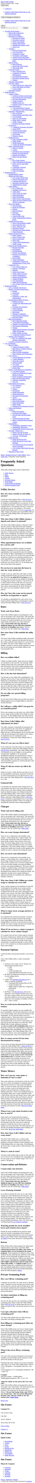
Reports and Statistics (19, 155)
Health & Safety (10, 92)
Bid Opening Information (20, 326)
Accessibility (9, 1453)
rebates (19, 1270)
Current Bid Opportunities (20, 322)
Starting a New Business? (16, 336)
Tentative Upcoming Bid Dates (22, 324)
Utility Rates (16, 192)
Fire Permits (16, 134)
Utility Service (9, 473)
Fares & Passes (17, 206)
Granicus (29, 1481)
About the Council (18, 361)
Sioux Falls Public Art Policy (21, 87)
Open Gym (15, 47)
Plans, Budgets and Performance (22, 354)
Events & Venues (14, 69)
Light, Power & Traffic (19, 193)
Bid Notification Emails (19, 321)
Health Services (13, 137)
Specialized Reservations (20, 76)
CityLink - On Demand (19, 436)
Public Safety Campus (19, 120)
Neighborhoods (17, 251)
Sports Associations (18, 42)
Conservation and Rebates (13, 483)
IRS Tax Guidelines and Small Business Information (21, 339)
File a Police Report (18, 160)
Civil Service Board (18, 371)
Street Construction (18, 239)
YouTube (7, 1474)
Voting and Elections (15, 408)
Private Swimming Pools (12, 485)
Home (3, 455)
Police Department (18, 403)
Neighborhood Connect (16, 174)
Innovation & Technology (20, 396)
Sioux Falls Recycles (18, 225)
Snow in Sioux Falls (18, 237)
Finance (14, 389)
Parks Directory (17, 64)
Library (14, 397)
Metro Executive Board (19, 157)
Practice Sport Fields (18, 43)
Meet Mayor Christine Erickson (22, 349)
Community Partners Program (21, 335)
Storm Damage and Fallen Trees (22, 115)
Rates (6, 475)
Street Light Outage (18, 272)
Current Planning (17, 310)
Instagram (8, 1469)
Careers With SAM (18, 216)
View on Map (5, 1426)
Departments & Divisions (16, 383)
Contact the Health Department (22, 144)
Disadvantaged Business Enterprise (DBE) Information (23, 330)
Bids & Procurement (15, 319)
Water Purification (18, 195)
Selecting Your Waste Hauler (21, 230)
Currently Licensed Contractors (18, 342)
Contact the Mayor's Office (20, 347)
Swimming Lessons (18, 54)
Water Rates (25, 629)
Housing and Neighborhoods (17, 246)
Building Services (17, 301)
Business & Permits (11, 286)
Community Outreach (19, 167)
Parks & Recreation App (16, 33)
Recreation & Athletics (15, 36)
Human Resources (18, 394)
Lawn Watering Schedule (20, 1222)
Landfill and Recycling (16, 221)
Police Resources (17, 169)
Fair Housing (16, 249)
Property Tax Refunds (19, 253)
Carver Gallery (17, 89)
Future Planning (17, 308)
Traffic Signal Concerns (19, 274)
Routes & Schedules (18, 207)
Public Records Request (19, 282)
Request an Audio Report (20, 153)
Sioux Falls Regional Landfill (21, 223)
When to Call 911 (17, 148)
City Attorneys (16, 385)
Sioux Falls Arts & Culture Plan (22, 85)
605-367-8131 (27, 499)
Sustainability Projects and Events (22, 429)
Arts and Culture (14, 83)
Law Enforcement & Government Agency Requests (22, 445)
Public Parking (16, 235)
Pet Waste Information (19, 99)
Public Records (13, 438)
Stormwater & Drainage (19, 277)
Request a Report (17, 136)
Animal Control (13, 94)
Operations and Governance (21, 151)
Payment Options (10, 480)
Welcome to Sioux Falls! (16, 451)
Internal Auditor (17, 363)
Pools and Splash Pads (19, 50)
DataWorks (8, 1450)
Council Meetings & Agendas (21, 357)
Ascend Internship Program (20, 418)
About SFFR (16, 129)
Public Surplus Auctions (19, 333)
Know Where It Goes (19, 226)
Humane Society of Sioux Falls (22, 104)
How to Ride (16, 214)
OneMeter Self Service (19, 190)
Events (7, 1446)
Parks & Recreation (15, 35)
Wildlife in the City (18, 103)
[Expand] (20, 31)
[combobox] (11, 17)
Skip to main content (7, 1)
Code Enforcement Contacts (21, 108)
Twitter (7, 1471)
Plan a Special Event (18, 71)
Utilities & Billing (17, 279)
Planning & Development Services (23, 406)
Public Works (16, 404)
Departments (8, 1441)
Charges (7, 478)
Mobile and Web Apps (15, 176)
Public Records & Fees (19, 439)
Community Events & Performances (19, 74)
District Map (16, 368)
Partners (14, 80)
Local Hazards (16, 117)
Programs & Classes (18, 38)
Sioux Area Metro (14, 204)
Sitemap (15, 1479)
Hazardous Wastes (18, 228)
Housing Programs (18, 247)
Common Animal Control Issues (22, 96)
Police (10, 158)
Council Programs (18, 366)
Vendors (15, 328)
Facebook (8, 1467)
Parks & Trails (13, 62)
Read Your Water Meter (16, 1129)
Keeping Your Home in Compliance (19, 255)
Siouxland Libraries (15, 90)
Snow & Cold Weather (19, 118)
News (6, 1445)
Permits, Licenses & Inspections (18, 289)
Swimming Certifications (20, 55)
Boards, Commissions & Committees (20, 369)
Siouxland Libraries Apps (20, 183)
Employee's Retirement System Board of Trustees (22, 374)
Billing (7, 476)
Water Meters (9, 482)
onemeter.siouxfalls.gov (20, 979)
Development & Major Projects (18, 300)
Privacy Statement (6, 1479)
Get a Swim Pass (17, 52)
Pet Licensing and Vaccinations (22, 97)
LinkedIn (7, 1473)
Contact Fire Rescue (18, 132)
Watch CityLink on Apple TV (21, 434)
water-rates (27, 510)
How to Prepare (17, 113)
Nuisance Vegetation (18, 268)
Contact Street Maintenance (20, 242)
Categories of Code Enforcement (22, 110)
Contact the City (14, 265)
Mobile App (8, 1452)
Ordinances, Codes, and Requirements (19, 297)
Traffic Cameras (17, 122)
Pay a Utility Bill (17, 188)
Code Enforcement (14, 106)
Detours (14, 209)
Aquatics (11, 49)
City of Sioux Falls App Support (22, 284)
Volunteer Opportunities (16, 82)
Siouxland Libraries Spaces (20, 78)
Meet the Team (17, 350)
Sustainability (13, 424)
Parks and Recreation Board (21, 378)
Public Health (16, 141)
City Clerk (15, 364)
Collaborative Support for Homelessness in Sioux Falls (21, 262)
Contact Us (4, 1429)
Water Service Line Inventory (21, 199)
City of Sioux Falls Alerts (20, 178)
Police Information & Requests (21, 162)
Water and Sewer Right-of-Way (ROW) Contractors (22, 201)
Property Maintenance (19, 275)
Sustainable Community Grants (22, 425)
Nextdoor (7, 1476)
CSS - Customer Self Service (17, 287)
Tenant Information (18, 260)
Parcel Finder (16, 258)
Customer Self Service (19, 181)
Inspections (15, 293)
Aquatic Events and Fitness (20, 57)
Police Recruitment (18, 171)
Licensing (15, 294)
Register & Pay (9, 1448)
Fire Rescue (12, 125)
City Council (12, 356)
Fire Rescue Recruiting (19, 131)
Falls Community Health (20, 139)
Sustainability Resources (19, 427)
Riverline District (17, 317)
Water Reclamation (18, 197)
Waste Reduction (17, 232)
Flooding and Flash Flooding (21, 124)
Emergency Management (16, 111)
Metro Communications (16, 146)
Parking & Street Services (16, 233)
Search (3, 28)
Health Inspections (18, 143)
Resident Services (10, 172)
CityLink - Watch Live (15, 431)
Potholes (15, 270)
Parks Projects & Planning (20, 315)
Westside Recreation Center (20, 45)
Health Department (18, 392)
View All (15, 382)
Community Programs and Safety (22, 127)
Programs (15, 212)
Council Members (17, 359)
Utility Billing (13, 186)
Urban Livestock (17, 101)
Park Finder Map (17, 68)
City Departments (17, 281)
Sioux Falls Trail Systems (20, 66)
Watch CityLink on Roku (20, 432)
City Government (10, 343)
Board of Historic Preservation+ (22, 376)
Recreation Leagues (18, 40)
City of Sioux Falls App (19, 267)
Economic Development (19, 307)
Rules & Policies (17, 211)
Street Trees (16, 240)
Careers (14, 150)
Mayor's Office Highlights (20, 352)
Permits (14, 291)
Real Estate (15, 312)
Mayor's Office (13, 345)
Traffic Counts (16, 244)
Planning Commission (19, 314)
